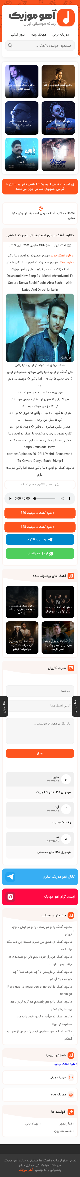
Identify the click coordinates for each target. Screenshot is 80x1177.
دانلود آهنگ (66, 262)
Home (71, 213)
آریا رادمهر (66, 1123)
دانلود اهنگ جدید (65, 1064)
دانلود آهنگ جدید (62, 255)
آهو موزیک (26, 1170)
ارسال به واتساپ (37, 553)
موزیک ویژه (38, 34)
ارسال (40, 753)
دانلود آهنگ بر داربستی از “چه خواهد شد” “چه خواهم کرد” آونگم (42, 976)
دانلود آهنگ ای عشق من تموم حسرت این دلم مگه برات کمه (39, 946)
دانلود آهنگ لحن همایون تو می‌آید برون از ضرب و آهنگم (39, 1035)
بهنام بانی (31, 1123)
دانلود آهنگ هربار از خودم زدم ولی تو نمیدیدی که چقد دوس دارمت (40, 961)
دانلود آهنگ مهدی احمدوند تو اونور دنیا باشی (40, 235)
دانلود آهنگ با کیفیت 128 (37, 527)
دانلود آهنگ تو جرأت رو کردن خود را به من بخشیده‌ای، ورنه (44, 1020)
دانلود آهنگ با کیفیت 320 (37, 513)
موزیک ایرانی (60, 34)
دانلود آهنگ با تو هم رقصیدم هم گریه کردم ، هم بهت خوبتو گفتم (41, 1005)
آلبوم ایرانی (18, 34)
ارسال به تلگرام (37, 539)
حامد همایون (63, 1131)
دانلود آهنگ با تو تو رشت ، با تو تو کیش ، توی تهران (42, 931)
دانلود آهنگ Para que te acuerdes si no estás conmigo (40, 991)
